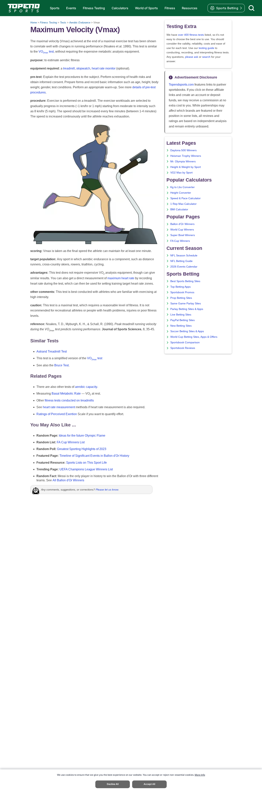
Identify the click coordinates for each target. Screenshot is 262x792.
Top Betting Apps (180, 286)
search (206, 56)
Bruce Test (61, 365)
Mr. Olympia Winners (183, 161)
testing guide (206, 48)
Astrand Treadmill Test (51, 351)
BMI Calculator (179, 209)
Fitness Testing (94, 8)
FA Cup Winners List (71, 442)
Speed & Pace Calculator (185, 198)
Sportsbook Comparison (185, 342)
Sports (54, 8)
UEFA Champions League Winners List (86, 469)
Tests (63, 22)
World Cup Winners (182, 229)
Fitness (170, 8)
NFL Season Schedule (183, 255)
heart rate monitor (103, 68)
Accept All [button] (149, 784)
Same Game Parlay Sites (185, 303)
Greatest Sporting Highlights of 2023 (81, 449)
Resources (189, 8)
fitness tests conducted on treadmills (69, 400)
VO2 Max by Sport (181, 172)
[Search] (251, 8)
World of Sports (146, 8)
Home (33, 22)
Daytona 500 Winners (183, 150)
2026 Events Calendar (183, 266)
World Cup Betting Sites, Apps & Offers (193, 336)
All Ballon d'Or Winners (68, 480)
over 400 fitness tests (191, 34)
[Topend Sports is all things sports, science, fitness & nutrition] (24, 8)
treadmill (69, 68)
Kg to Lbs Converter (182, 187)
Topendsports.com (181, 84)
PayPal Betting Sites (182, 320)
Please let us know (107, 489)
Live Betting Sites (180, 314)
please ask (191, 56)
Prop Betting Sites (181, 297)
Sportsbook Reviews (182, 348)
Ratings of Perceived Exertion (56, 414)
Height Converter (180, 192)
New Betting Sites (181, 325)
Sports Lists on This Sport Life (86, 462)
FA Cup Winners (180, 240)
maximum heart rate (120, 278)
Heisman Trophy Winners (185, 155)
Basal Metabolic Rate (66, 393)
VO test (46, 51)
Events (71, 8)
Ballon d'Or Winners (182, 224)
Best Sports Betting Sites (185, 281)
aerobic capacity (86, 386)
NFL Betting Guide (181, 261)
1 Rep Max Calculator (183, 203)
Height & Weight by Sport (185, 167)
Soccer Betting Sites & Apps (187, 331)
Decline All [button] (113, 784)
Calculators (120, 8)
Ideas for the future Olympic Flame (82, 435)
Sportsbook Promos (182, 292)
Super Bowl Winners (182, 235)
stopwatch (83, 68)
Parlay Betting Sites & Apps (186, 309)
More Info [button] (200, 774)
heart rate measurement (59, 407)
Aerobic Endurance (79, 22)
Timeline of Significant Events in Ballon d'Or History (94, 455)
